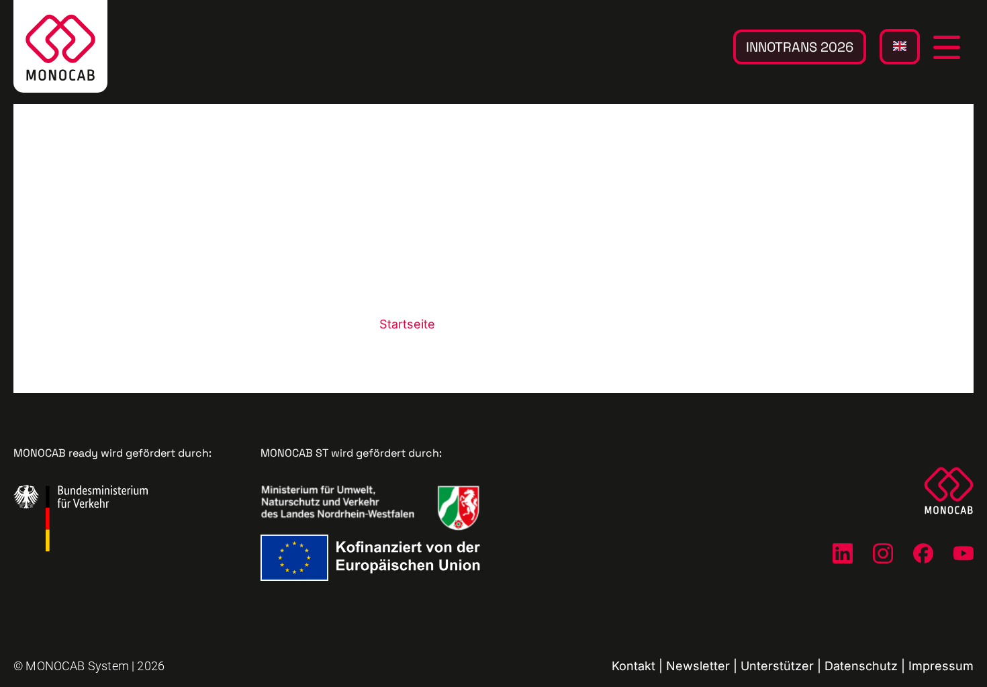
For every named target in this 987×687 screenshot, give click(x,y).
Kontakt (633, 666)
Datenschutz (861, 666)
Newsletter (698, 666)
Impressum (941, 666)
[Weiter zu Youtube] (963, 553)
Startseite (407, 324)
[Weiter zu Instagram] (883, 553)
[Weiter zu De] (843, 553)
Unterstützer (777, 666)
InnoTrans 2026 (799, 47)
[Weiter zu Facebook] (923, 553)
